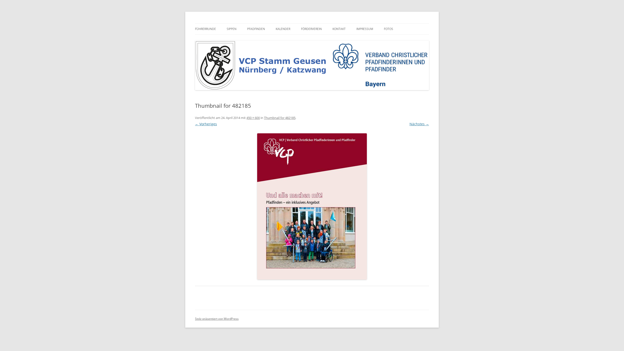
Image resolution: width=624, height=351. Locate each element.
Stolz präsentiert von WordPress (217, 319)
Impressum (364, 29)
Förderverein (311, 29)
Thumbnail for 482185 (279, 118)
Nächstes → (419, 124)
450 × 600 (253, 118)
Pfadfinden (256, 29)
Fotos (388, 29)
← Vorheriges (206, 124)
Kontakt (339, 29)
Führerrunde (205, 29)
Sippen (231, 29)
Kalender (283, 29)
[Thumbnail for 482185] (312, 206)
